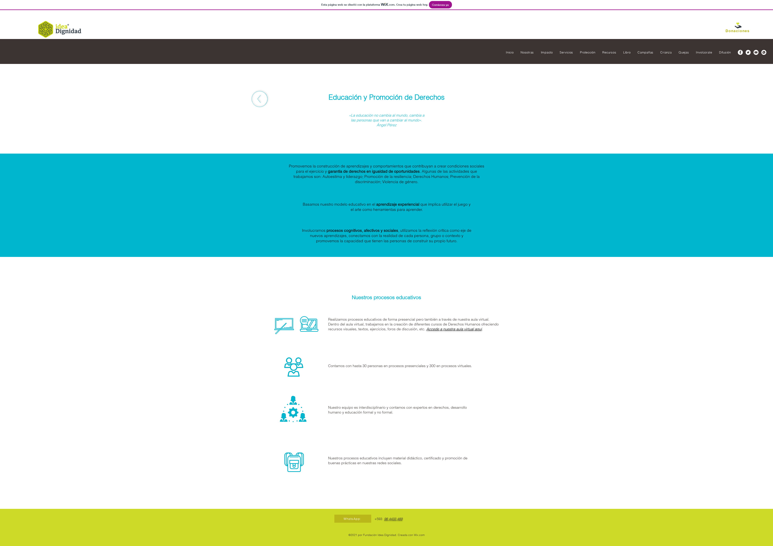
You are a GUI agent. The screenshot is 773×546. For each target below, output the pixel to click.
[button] (737, 27)
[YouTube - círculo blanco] (756, 52)
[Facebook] (740, 52)
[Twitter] (748, 52)
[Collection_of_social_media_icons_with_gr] (763, 52)
